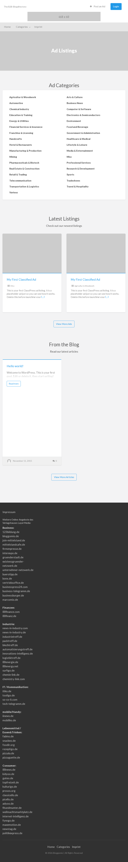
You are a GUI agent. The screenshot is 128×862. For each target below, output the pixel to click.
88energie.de (10, 662)
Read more (14, 384)
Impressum (8, 512)
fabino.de (8, 736)
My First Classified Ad (21, 279)
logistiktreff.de (11, 657)
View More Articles (64, 477)
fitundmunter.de (12, 807)
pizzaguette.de (11, 757)
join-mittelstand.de (13, 540)
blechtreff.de (10, 645)
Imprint (38, 26)
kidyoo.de (8, 774)
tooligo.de (8, 695)
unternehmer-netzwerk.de (17, 570)
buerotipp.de (9, 574)
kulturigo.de (9, 786)
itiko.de (6, 691)
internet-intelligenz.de (15, 816)
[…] (42, 297)
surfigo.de (8, 670)
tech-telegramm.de (13, 703)
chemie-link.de (10, 674)
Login (116, 6)
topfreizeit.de (10, 782)
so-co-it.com (9, 699)
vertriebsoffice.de (13, 582)
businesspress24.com (15, 587)
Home (7, 26)
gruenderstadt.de (12, 557)
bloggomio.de (10, 536)
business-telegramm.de (16, 591)
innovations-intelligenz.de (17, 653)
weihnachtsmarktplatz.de (17, 812)
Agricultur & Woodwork (84, 286)
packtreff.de (9, 641)
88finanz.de (9, 616)
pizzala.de (8, 753)
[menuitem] (97, 6)
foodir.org (8, 745)
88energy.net (10, 666)
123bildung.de (10, 532)
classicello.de (10, 795)
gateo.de (7, 778)
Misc (12, 286)
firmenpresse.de (12, 548)
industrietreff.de (12, 636)
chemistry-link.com (13, 679)
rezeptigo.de (9, 749)
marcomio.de (10, 599)
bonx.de (7, 578)
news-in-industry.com (15, 628)
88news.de (8, 769)
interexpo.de (9, 553)
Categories (22, 26)
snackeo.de (9, 740)
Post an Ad (99, 6)
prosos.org (8, 790)
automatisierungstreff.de (17, 649)
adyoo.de (8, 803)
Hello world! (15, 366)
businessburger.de (13, 595)
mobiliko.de (9, 720)
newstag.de (9, 829)
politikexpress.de (12, 833)
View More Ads (64, 324)
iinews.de (7, 716)
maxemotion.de (11, 824)
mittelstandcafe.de (13, 544)
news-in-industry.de (14, 632)
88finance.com (11, 611)
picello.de (8, 799)
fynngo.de (8, 820)
